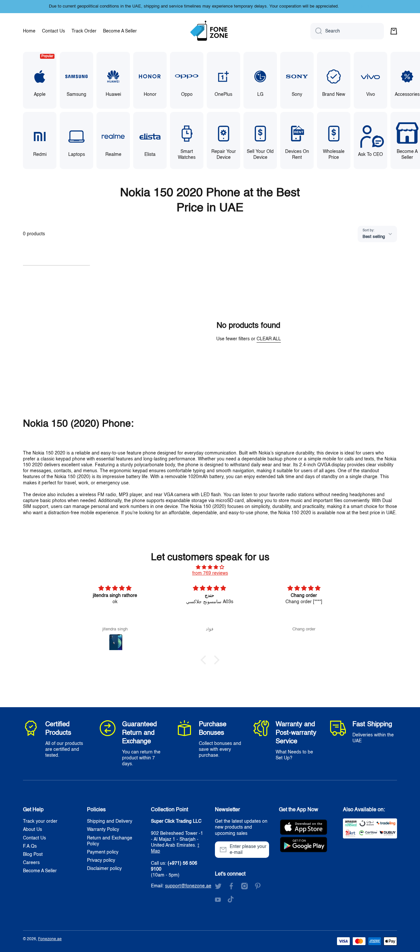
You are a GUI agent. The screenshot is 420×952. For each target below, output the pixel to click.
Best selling (374, 237)
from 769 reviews (210, 573)
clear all (269, 339)
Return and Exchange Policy (109, 841)
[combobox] (347, 31)
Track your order (40, 821)
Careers (31, 862)
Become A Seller (40, 871)
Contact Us (34, 838)
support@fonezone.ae (188, 886)
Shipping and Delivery (109, 821)
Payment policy (102, 852)
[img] (210, 567)
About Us (32, 829)
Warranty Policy (103, 829)
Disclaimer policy (104, 868)
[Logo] (210, 31)
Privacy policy (101, 860)
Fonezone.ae (50, 939)
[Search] (316, 31)
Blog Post (33, 854)
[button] (393, 31)
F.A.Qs (30, 846)
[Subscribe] (261, 849)
